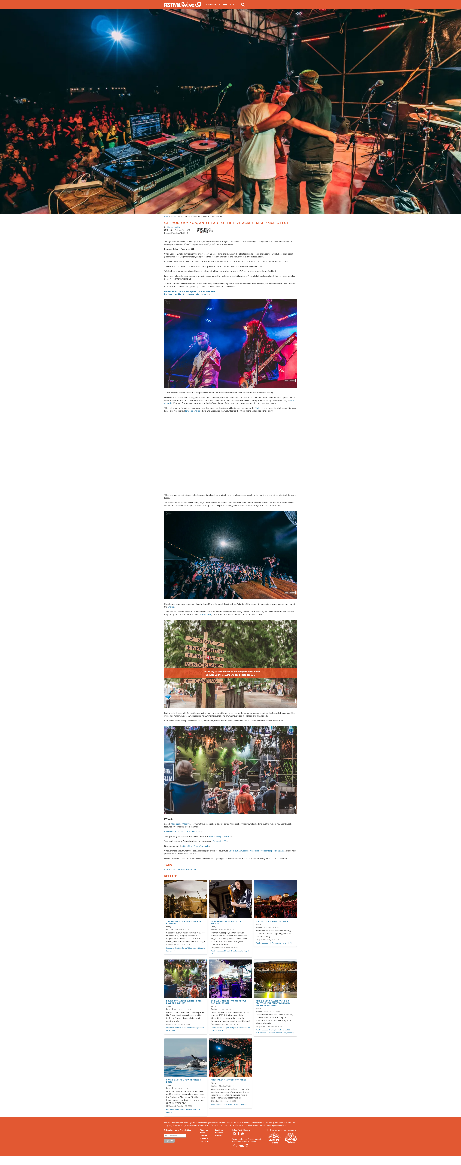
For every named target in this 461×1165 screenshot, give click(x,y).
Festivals (219, 1130)
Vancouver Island (172, 869)
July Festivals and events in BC (272, 921)
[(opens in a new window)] (203, 230)
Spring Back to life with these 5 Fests (183, 1081)
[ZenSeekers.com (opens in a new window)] (274, 1138)
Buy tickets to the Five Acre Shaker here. (182, 831)
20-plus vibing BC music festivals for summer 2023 (228, 1002)
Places (233, 4)
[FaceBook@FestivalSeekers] (239, 1133)
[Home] (183, 5)
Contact (203, 1135)
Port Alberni (205, 614)
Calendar (211, 4)
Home (166, 216)
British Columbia (188, 869)
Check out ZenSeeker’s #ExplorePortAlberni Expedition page (256, 850)
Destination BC (219, 841)
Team (202, 1133)
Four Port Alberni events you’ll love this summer (183, 1002)
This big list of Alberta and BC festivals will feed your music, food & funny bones (273, 1003)
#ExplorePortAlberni (180, 824)
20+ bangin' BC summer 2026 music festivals (184, 922)
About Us (204, 1130)
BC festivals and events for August (226, 922)
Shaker (171, 607)
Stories (223, 4)
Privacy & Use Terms (204, 1139)
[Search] (243, 4)
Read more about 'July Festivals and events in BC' (273, 943)
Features (219, 1133)
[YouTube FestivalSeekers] (242, 1133)
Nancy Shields (173, 227)
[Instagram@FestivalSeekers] (235, 1133)
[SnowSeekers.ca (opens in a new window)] (290, 1138)
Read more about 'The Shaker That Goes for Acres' (229, 1104)
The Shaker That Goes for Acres (228, 1080)
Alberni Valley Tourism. (219, 836)
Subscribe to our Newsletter (177, 1130)
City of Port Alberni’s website (196, 846)
